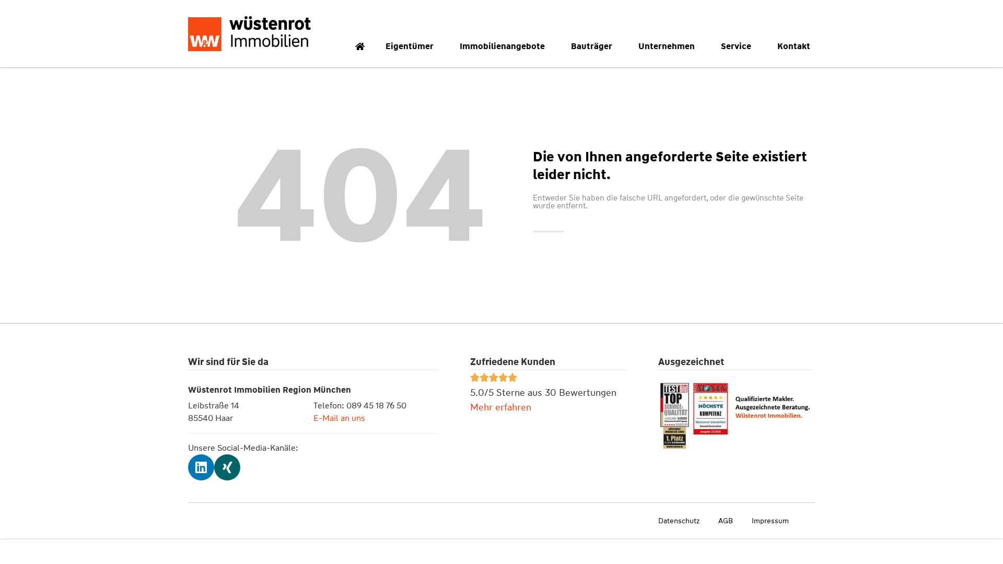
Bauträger (591, 46)
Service (736, 46)
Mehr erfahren (500, 407)
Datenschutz (678, 520)
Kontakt (793, 46)
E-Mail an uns (339, 418)
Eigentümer (410, 46)
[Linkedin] (201, 467)
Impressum (770, 520)
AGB (725, 520)
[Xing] (227, 467)
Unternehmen (666, 46)
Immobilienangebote (502, 46)
